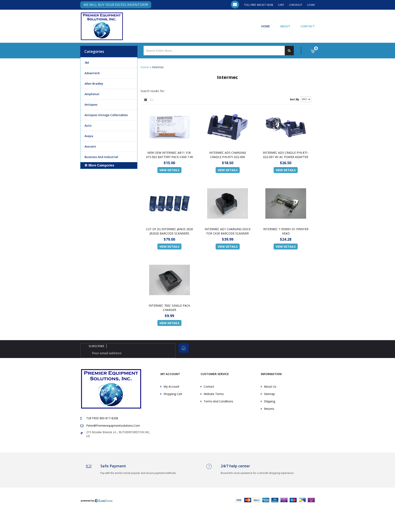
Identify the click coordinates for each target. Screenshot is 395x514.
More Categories (101, 165)
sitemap (269, 394)
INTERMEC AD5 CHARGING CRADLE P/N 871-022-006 (227, 155)
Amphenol (92, 94)
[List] (152, 99)
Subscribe (96, 346)
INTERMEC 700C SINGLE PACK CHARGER (169, 308)
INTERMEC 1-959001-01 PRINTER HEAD (285, 231)
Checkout (295, 5)
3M (87, 63)
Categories (94, 51)
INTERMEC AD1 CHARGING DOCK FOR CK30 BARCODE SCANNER (228, 231)
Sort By (294, 99)
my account (171, 386)
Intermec (158, 67)
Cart (281, 5)
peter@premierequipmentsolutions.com (113, 425)
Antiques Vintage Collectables (106, 115)
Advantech (92, 73)
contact (209, 386)
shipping (269, 401)
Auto (88, 125)
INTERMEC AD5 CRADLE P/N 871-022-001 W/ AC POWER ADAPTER (286, 155)
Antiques (91, 104)
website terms (214, 394)
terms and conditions (218, 401)
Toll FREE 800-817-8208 (102, 418)
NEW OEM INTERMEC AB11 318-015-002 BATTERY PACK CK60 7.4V (169, 155)
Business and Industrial (101, 157)
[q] (289, 50)
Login (311, 5)
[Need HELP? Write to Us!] (235, 4)
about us (270, 386)
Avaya (89, 136)
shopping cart (173, 394)
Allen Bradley (94, 83)
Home (145, 67)
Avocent (90, 146)
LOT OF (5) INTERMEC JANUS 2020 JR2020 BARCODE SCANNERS (169, 231)
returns (269, 409)
